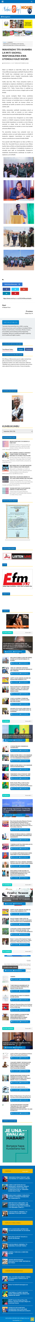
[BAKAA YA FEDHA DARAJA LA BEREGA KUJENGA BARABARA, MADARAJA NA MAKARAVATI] (5, 839)
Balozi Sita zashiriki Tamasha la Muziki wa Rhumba (17, 1237)
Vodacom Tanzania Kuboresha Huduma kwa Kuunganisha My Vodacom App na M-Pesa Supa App (21, 1006)
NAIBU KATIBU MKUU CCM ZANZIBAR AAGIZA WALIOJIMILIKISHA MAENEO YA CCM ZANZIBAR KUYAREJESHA (21, 756)
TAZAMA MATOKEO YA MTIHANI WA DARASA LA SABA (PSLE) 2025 (20, 488)
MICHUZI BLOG (9, 1318)
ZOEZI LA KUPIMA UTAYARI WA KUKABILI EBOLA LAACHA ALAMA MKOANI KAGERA (19, 700)
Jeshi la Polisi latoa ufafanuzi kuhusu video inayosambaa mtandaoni (21, 1054)
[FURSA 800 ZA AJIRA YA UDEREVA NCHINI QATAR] (5, 1001)
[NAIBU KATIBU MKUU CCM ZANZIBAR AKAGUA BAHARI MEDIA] (5, 770)
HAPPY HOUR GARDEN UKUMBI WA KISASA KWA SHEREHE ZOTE (20, 678)
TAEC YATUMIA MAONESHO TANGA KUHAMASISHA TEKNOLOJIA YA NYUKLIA (19, 1278)
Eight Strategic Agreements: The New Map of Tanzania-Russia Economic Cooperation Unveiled (16, 810)
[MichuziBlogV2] (17, 9)
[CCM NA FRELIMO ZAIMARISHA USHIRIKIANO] (5, 751)
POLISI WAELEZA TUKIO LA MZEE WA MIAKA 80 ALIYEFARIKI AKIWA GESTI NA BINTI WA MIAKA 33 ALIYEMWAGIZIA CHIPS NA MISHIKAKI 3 (17, 646)
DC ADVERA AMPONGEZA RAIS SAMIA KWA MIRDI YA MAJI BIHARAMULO (21, 853)
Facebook (29, 349)
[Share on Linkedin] (6, 293)
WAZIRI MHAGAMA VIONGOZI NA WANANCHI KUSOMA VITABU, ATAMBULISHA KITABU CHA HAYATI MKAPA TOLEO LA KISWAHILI (20, 1078)
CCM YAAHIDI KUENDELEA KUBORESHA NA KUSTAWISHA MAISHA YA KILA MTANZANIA (17, 736)
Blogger (21, 349)
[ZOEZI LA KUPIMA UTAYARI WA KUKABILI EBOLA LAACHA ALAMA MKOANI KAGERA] (5, 703)
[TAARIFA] (5, 982)
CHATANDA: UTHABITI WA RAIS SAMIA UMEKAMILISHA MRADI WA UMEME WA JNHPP (18, 1293)
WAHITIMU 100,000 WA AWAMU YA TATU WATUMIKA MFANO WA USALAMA (21, 477)
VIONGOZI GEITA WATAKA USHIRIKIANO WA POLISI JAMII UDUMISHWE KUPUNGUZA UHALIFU (19, 1309)
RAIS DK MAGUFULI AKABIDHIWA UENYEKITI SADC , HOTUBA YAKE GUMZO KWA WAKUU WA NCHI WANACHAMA (19, 689)
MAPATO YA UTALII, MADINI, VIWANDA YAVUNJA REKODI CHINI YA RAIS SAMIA (21, 862)
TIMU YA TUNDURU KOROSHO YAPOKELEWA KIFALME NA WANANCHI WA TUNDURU (21, 669)
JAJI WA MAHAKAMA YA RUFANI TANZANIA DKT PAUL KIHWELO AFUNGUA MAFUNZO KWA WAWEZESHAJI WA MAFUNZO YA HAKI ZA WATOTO (21, 1107)
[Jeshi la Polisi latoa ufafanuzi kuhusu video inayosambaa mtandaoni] (5, 1059)
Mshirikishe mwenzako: (11, 284)
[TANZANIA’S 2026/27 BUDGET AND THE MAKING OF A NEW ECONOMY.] (5, 779)
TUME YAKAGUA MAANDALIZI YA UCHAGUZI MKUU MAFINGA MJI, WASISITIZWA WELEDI (19, 987)
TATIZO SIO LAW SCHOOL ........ (19, 1087)
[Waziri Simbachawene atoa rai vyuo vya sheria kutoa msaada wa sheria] (5, 1101)
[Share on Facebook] (6, 289)
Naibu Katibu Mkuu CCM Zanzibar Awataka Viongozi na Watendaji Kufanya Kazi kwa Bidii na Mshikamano (21, 784)
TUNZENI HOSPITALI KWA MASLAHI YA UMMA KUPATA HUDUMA (21, 845)
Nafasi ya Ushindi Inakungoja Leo (18, 1284)
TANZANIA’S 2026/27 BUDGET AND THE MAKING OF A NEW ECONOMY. (20, 774)
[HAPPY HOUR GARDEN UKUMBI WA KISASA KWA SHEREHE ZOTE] (5, 683)
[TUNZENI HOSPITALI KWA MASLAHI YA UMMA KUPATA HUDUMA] (5, 849)
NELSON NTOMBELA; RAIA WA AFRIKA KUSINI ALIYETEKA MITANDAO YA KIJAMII (21, 659)
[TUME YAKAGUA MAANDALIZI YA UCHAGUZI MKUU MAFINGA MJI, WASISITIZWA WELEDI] (5, 990)
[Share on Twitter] (15, 289)
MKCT (20, 1320)
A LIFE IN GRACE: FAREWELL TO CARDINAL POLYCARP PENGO (17, 1212)
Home (4, 42)
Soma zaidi (28, 632)
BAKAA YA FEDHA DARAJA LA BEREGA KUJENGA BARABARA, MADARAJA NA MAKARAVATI (21, 835)
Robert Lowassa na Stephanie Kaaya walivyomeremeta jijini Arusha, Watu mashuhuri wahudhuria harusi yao (21, 940)
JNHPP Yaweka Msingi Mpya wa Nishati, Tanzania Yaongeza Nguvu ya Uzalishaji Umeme (19, 1301)
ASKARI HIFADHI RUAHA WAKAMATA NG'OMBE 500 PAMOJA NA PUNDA (19, 1261)
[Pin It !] (15, 293)
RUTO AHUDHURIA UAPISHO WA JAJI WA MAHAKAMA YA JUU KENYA (19, 1229)
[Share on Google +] (24, 289)
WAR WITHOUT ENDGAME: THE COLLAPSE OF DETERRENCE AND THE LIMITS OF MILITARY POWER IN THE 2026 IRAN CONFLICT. (19, 1205)
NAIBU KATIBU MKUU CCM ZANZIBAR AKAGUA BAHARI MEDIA (21, 765)
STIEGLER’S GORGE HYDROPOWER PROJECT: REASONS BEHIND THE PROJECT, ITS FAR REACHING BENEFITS (21, 930)
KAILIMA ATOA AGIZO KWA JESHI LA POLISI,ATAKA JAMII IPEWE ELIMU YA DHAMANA (20, 710)
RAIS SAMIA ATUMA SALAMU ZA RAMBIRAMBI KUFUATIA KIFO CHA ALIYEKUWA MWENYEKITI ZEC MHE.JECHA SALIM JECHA (20, 873)
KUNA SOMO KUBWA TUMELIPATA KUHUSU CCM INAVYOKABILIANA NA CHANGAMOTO (19, 1196)
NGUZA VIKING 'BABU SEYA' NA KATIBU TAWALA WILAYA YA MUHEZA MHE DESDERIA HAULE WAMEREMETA (21, 920)
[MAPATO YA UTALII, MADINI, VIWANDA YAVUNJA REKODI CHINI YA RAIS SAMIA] (5, 867)
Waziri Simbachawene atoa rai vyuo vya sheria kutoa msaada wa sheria (20, 1096)
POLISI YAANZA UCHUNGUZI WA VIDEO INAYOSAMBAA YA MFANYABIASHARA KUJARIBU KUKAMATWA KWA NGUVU (19, 1017)
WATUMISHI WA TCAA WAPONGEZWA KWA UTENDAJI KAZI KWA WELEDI (20, 466)
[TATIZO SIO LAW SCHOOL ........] (5, 1092)
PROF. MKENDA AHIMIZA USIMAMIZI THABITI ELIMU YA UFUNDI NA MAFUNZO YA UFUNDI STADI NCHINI (20, 454)
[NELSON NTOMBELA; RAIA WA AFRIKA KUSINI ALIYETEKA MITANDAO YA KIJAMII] (5, 663)
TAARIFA (12, 976)
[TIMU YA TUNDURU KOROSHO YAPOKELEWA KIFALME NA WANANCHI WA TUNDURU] (5, 673)
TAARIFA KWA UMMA (10, 967)
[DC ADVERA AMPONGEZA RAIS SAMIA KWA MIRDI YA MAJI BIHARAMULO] (5, 858)
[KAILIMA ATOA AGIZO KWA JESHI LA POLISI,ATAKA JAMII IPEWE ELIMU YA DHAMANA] (5, 714)
